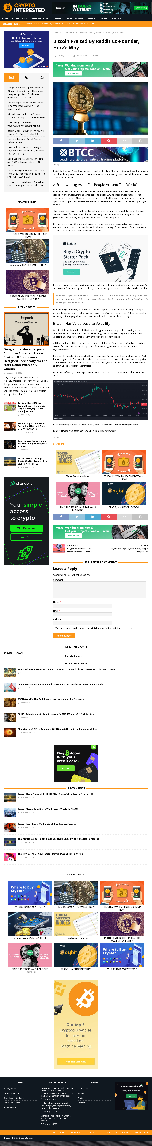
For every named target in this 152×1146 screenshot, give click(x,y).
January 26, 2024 (64, 55)
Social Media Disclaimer (14, 1098)
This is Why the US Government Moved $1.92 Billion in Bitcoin (50, 853)
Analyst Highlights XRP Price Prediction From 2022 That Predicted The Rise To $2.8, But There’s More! (26, 174)
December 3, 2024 (27, 703)
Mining (91, 18)
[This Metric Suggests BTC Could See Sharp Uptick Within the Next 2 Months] (10, 842)
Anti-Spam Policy (11, 1107)
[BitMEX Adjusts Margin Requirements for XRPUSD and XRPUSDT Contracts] (10, 717)
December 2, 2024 (27, 718)
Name (56, 602)
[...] (24, 394)
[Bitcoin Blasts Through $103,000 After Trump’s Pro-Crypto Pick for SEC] (10, 461)
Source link (58, 443)
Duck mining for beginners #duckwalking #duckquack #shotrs (32, 444)
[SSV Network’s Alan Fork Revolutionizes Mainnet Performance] (10, 702)
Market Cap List (75, 18)
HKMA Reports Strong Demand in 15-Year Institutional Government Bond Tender (61, 684)
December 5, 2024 (27, 450)
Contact (116, 18)
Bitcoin (95, 55)
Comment (58, 579)
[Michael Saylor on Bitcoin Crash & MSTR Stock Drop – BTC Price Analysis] (10, 426)
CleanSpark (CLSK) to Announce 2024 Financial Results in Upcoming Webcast (58, 729)
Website (57, 619)
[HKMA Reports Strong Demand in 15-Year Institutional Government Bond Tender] (10, 687)
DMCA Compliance (12, 1102)
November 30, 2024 (27, 733)
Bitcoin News (76, 788)
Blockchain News (76, 663)
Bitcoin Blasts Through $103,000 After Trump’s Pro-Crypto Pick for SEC (33, 461)
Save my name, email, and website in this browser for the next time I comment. (94, 628)
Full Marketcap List (76, 656)
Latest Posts (18, 18)
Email (56, 610)
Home (5, 18)
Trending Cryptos (41, 18)
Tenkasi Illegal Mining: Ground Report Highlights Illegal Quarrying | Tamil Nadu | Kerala (25, 106)
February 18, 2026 (14, 373)
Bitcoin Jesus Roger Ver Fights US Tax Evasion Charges (47, 823)
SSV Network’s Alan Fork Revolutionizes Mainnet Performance (51, 699)
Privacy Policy (10, 1088)
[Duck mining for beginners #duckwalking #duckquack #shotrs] (10, 444)
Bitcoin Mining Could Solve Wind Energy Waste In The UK (48, 809)
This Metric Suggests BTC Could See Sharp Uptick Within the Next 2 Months (58, 838)
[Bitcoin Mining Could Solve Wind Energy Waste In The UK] (10, 812)
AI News (59, 18)
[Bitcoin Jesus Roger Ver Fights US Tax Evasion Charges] (10, 827)
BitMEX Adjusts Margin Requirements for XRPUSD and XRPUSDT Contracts (57, 714)
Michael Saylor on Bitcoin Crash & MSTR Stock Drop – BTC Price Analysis (32, 426)
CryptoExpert (81, 55)
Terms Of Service (11, 1093)
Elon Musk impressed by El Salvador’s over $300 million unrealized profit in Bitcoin (25, 162)
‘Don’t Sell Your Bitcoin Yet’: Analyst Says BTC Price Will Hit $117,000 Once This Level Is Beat (25, 150)
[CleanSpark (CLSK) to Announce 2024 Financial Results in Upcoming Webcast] (10, 732)
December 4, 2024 (27, 688)
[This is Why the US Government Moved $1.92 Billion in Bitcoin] (10, 857)
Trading (103, 18)
